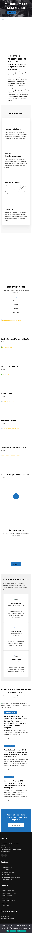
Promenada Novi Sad (7, 879)
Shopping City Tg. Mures (8, 872)
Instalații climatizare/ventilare (9, 893)
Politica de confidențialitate (7, 918)
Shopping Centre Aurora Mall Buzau (11, 877)
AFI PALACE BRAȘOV (9, 421)
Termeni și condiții (5, 916)
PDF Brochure (5, 905)
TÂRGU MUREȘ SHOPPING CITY (13, 448)
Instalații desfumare (12, 183)
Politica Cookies (22, 930)
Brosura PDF (5, 903)
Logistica (16, 312)
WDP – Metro (5, 869)
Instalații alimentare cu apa (8, 900)
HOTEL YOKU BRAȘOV (9, 366)
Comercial (16, 301)
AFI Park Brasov (6, 874)
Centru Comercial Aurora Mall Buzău (15, 339)
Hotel (16, 304)
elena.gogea (8, 738)
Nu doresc (13, 930)
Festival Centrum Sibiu (7, 867)
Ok (8, 930)
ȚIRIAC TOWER (6, 393)
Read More (11, 12)
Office (16, 308)
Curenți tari (8, 209)
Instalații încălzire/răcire (14, 129)
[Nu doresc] (30, 928)
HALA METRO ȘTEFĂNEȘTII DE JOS (15, 475)
